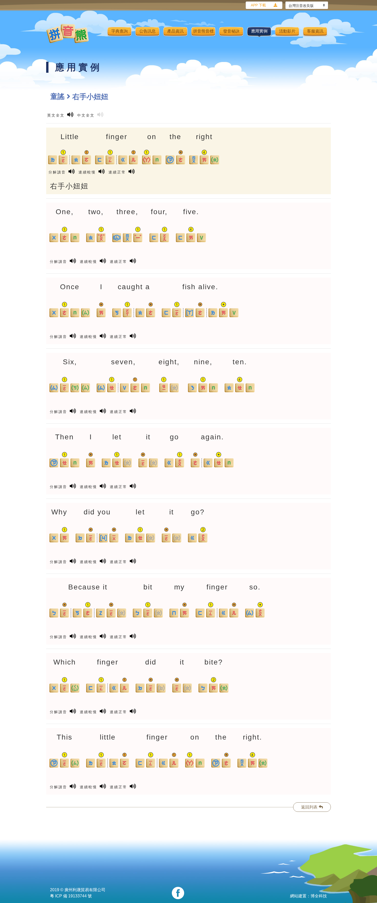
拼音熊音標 (203, 31)
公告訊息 (147, 31)
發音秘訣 (231, 31)
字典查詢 (119, 31)
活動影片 (287, 31)
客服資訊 (315, 31)
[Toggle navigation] (100, 33)
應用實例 (259, 31)
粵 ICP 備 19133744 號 (71, 896)
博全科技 (319, 896)
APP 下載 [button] (258, 5)
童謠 (57, 96)
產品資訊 (175, 31)
